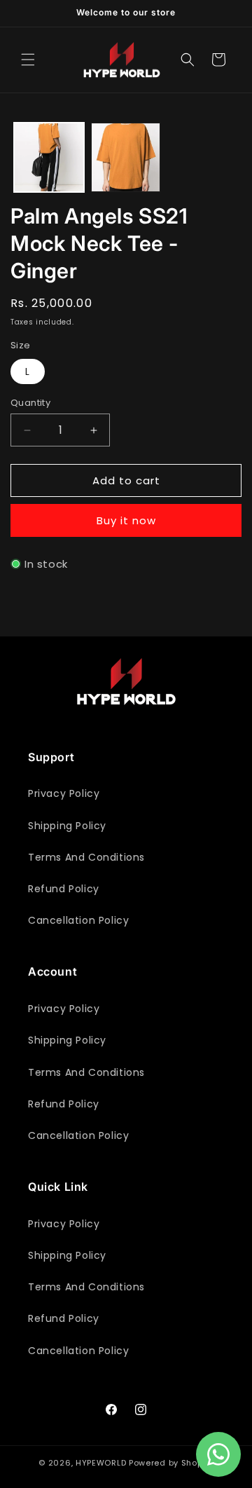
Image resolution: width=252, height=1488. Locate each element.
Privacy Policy (63, 793)
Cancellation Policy (78, 920)
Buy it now (126, 520)
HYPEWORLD (101, 1462)
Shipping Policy (67, 826)
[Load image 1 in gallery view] (49, 158)
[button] (28, 59)
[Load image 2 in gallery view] (126, 158)
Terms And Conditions (86, 857)
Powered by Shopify (171, 1462)
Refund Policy (63, 889)
